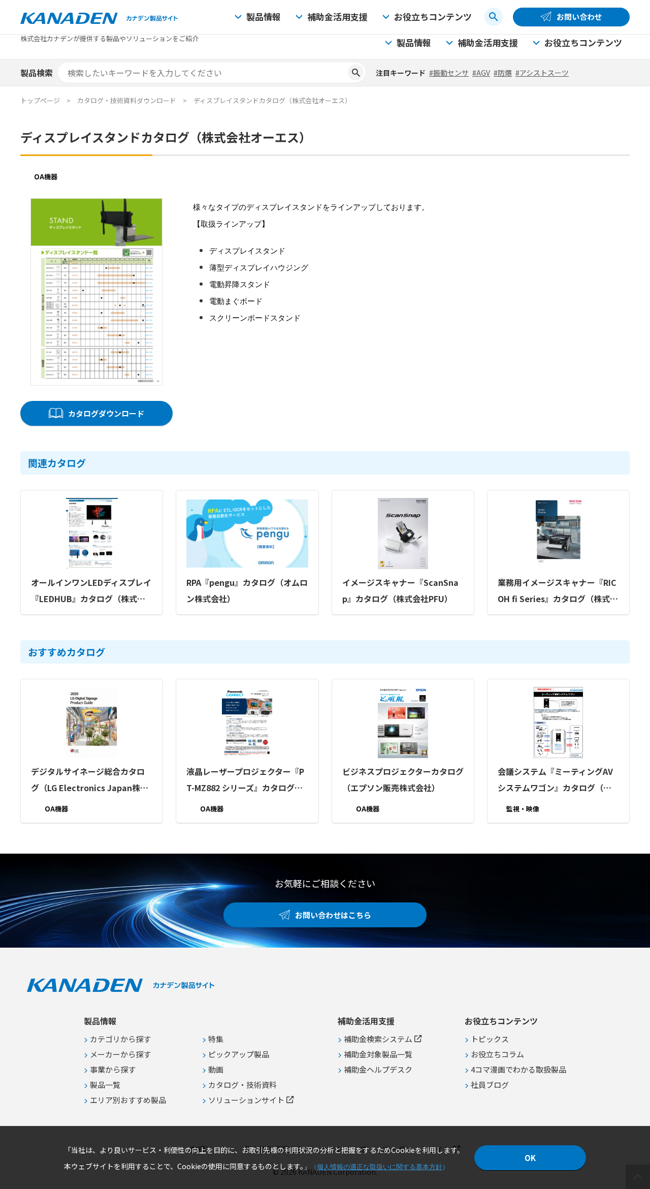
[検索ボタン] (493, 17)
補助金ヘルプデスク (378, 1069)
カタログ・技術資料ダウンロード (126, 100)
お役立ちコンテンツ (433, 16)
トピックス (490, 1039)
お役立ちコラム (497, 1054)
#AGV (481, 73)
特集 (215, 1039)
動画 (215, 1069)
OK (530, 1157)
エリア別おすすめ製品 (128, 1099)
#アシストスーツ (542, 73)
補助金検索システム (378, 1039)
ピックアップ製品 (238, 1054)
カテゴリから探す (120, 1039)
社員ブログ (490, 1084)
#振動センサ (449, 73)
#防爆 (503, 73)
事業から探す (113, 1069)
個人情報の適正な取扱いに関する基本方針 (379, 1167)
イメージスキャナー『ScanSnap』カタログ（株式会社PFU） (400, 590)
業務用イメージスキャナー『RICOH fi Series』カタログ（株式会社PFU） (558, 591)
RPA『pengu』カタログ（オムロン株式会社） (247, 590)
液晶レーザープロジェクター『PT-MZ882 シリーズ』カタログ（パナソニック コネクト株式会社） (245, 780)
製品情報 (263, 16)
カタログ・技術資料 (242, 1084)
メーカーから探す (120, 1054)
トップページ (40, 100)
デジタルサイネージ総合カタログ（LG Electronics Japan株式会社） (89, 780)
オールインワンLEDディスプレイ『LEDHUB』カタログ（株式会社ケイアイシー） (91, 591)
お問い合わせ (579, 16)
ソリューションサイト (246, 1099)
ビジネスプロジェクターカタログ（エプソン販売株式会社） (403, 779)
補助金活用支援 (337, 16)
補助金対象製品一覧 (378, 1054)
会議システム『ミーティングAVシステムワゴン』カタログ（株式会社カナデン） (555, 780)
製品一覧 (105, 1084)
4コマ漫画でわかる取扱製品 (518, 1069)
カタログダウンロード (106, 413)
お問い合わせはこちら (333, 915)
